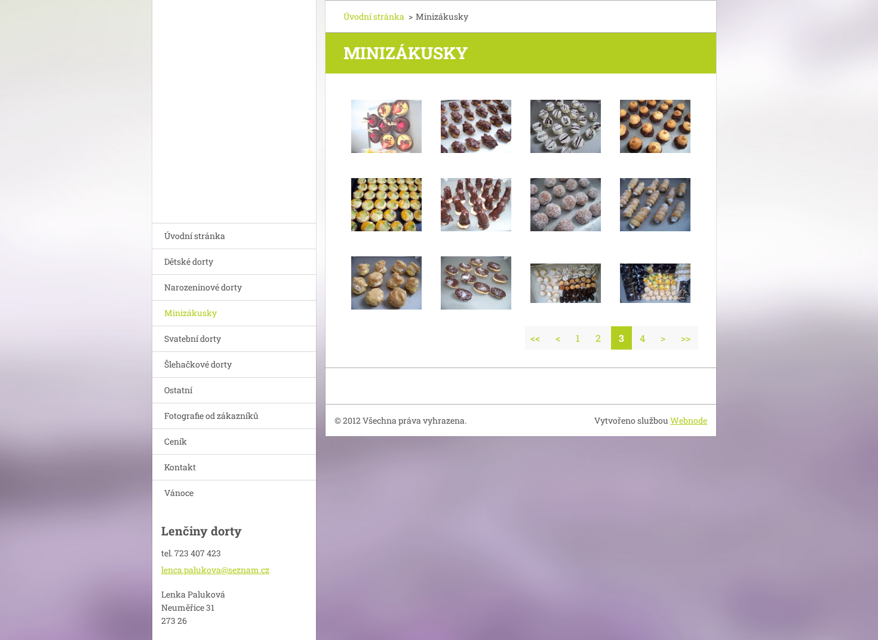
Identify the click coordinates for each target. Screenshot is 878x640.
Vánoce (179, 492)
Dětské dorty (188, 261)
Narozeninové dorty (203, 287)
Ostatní (178, 390)
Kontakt (180, 467)
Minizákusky (190, 313)
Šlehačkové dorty (198, 364)
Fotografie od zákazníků (211, 415)
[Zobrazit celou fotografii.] (386, 126)
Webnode (688, 420)
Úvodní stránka (194, 235)
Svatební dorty (192, 338)
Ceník (175, 441)
